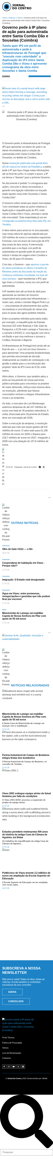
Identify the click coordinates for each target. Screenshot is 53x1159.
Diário (19, 18)
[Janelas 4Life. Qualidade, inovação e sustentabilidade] (26, 639)
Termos (5, 1048)
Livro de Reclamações (11, 1053)
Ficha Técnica (8, 1037)
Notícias (12, 18)
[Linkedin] (23, 1067)
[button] (40, 467)
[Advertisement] (26, 928)
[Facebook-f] (4, 1067)
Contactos (6, 1058)
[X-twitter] (18, 1067)
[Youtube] (13, 1067)
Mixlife (44, 1078)
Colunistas (6, 545)
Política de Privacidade (12, 1043)
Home (4, 18)
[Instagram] (9, 1067)
